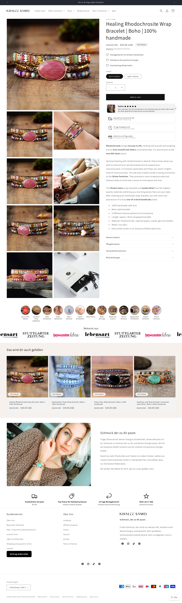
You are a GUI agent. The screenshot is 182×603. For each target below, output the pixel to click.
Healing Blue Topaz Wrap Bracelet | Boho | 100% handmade (68, 403)
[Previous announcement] (8, 2)
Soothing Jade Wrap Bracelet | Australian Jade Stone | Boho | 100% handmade (153, 403)
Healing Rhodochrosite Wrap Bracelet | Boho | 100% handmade (27, 403)
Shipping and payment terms (19, 544)
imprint (66, 534)
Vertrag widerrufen (19, 554)
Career (66, 529)
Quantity (109, 82)
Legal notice (94, 597)
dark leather (114, 76)
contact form (12, 534)
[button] (56, 11)
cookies (10, 548)
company (67, 520)
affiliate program (70, 525)
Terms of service (68, 597)
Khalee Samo (16, 597)
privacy (66, 539)
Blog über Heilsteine (15, 525)
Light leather (133, 76)
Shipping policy (81, 597)
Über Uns (11, 520)
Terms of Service (70, 544)
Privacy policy (55, 597)
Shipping (109, 49)
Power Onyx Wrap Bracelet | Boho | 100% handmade (110, 403)
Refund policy (42, 597)
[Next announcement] (174, 2)
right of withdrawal (15, 539)
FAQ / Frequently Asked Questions (21, 529)
